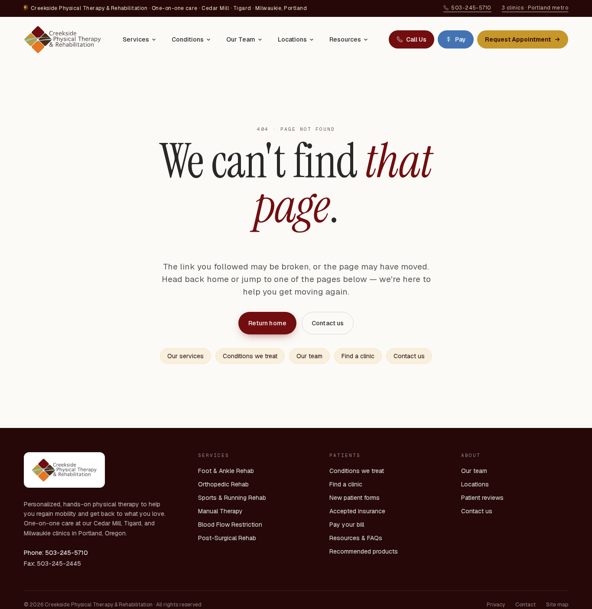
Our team (309, 356)
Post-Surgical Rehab (227, 538)
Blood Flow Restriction (230, 524)
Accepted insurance (357, 511)
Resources (345, 39)
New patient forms (354, 498)
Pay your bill (346, 524)
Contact (525, 604)
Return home (267, 323)
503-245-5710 (471, 7)
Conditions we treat (250, 356)
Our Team (240, 39)
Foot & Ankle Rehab (226, 471)
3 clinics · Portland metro (535, 7)
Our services (185, 356)
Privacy (496, 604)
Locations (292, 39)
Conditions (188, 39)
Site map (557, 604)
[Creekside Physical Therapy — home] (62, 39)
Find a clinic (358, 356)
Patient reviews (482, 498)
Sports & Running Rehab (232, 498)
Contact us (328, 323)
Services (136, 39)
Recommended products (363, 551)
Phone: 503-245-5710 (56, 553)
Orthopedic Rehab (223, 484)
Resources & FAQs (355, 538)
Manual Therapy (220, 511)
